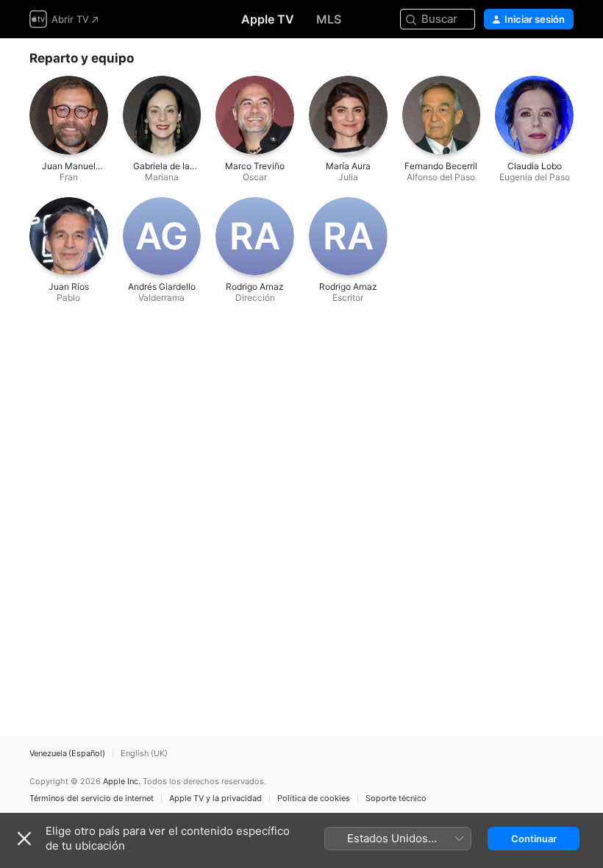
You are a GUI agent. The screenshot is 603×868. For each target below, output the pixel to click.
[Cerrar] (24, 838)
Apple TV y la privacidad (215, 798)
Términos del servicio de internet (91, 798)
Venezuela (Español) (67, 754)
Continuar (534, 838)
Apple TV (267, 19)
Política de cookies (313, 798)
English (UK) (144, 754)
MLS (328, 19)
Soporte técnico (396, 798)
